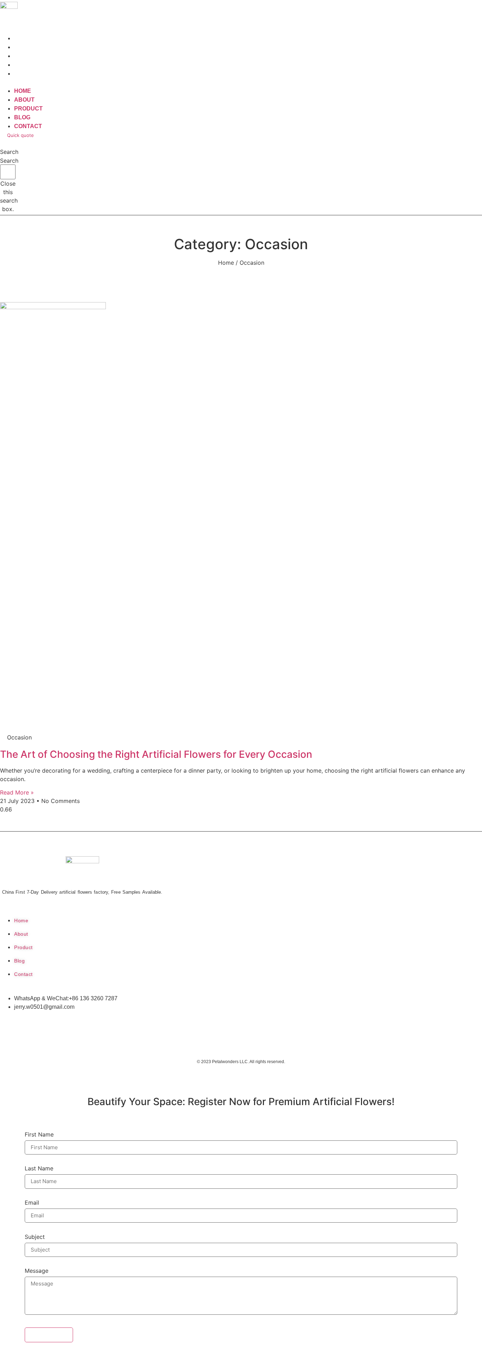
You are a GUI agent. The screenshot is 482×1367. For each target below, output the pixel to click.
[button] (106, 82)
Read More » (17, 792)
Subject (35, 1237)
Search (9, 160)
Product (28, 109)
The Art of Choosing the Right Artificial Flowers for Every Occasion (156, 754)
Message (36, 1271)
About (24, 100)
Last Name (39, 1168)
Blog (22, 117)
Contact (28, 74)
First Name (39, 1135)
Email (32, 1203)
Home (22, 91)
